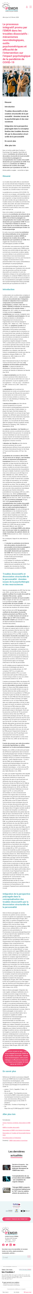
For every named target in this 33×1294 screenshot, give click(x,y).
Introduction (10, 107)
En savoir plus (10, 141)
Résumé (8, 102)
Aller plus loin (10, 145)
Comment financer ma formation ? (16, 1219)
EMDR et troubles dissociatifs (11, 1127)
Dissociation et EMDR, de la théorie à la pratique (16, 1130)
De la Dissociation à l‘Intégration (12, 1138)
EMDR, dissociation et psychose (18, 1140)
